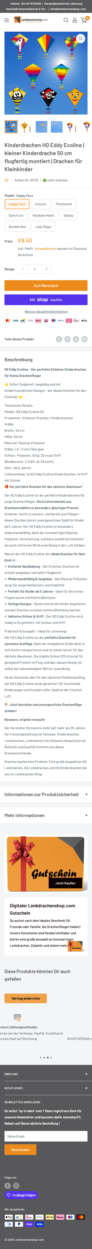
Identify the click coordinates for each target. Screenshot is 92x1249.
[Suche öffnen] (66, 20)
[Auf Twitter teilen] (76, 339)
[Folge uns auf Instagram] (16, 1186)
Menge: (9, 269)
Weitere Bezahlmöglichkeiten (46, 312)
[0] (84, 20)
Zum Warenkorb (46, 285)
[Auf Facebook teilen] (59, 339)
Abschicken (20, 1149)
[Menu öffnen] (6, 20)
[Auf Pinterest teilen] (67, 339)
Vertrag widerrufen (26, 998)
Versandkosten (45, 249)
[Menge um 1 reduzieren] (22, 269)
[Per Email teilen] (84, 339)
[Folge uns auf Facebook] (7, 1186)
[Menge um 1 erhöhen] (46, 269)
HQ (6, 180)
